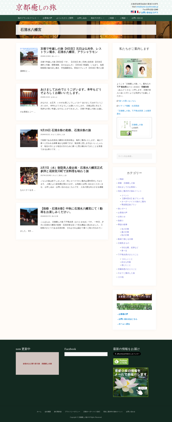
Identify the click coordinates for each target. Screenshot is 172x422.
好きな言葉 (126, 262)
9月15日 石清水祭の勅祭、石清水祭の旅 (65, 130)
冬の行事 (125, 229)
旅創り (121, 221)
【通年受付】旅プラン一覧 (132, 199)
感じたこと (126, 265)
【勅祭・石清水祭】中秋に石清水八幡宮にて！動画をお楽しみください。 (71, 210)
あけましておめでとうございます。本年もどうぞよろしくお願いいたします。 (71, 91)
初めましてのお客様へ (127, 187)
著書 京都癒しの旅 (126, 183)
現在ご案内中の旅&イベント (130, 191)
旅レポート (56, 56)
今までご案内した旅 (58, 134)
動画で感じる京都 (125, 239)
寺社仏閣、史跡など (129, 248)
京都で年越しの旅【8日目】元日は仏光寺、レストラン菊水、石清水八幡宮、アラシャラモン (71, 50)
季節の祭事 (122, 225)
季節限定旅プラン (128, 205)
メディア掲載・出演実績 (129, 106)
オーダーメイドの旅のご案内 (133, 202)
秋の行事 (55, 216)
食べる (124, 251)
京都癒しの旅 (137, 125)
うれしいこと (127, 259)
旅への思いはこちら (127, 101)
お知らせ (54, 97)
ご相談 (121, 179)
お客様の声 (122, 213)
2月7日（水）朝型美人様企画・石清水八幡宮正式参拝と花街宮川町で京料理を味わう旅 (71, 169)
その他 (121, 277)
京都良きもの (123, 243)
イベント (125, 195)
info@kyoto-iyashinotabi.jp (147, 7)
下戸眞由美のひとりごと (128, 255)
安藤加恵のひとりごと (127, 269)
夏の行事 (125, 232)
